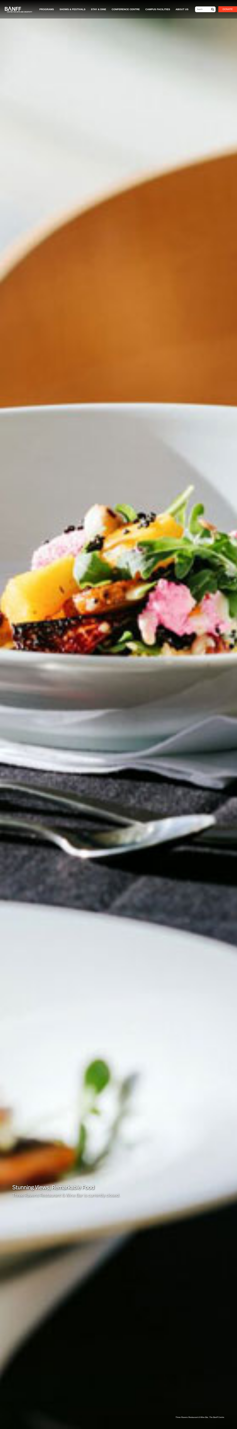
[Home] (18, 9)
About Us (182, 9)
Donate (228, 9)
